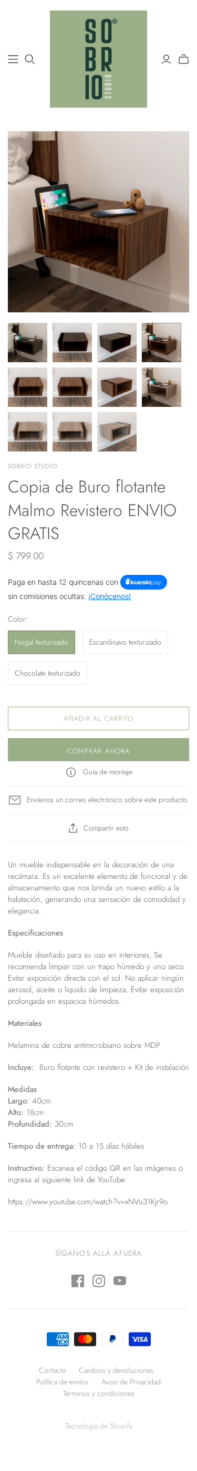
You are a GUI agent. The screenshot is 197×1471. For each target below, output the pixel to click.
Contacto (52, 1370)
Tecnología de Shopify (98, 1426)
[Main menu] (13, 59)
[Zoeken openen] (30, 59)
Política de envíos (62, 1382)
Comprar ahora (98, 751)
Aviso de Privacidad (131, 1382)
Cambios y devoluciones (116, 1370)
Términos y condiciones (98, 1393)
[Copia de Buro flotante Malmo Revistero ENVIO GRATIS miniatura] (27, 342)
